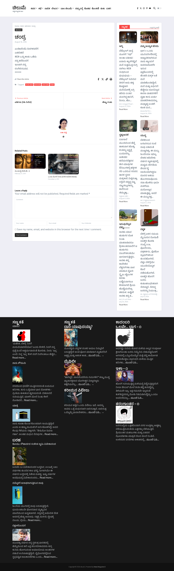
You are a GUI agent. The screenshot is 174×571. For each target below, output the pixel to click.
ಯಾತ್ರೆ (15, 405)
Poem (52, 84)
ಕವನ (33, 8)
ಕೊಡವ (87, 8)
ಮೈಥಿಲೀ (70, 361)
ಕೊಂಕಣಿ (95, 8)
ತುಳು (102, 8)
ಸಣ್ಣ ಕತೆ (18, 321)
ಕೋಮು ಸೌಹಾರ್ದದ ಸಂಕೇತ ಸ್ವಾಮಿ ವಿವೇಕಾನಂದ (34, 443)
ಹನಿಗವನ (28, 26)
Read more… (19, 357)
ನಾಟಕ (47, 8)
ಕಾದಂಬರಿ (123, 321)
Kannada (37, 84)
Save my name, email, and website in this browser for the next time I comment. (59, 229)
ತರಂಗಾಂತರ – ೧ (127, 403)
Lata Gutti (45, 84)
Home (17, 26)
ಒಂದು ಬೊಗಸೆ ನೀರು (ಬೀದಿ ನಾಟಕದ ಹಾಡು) (62, 177)
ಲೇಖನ (54, 8)
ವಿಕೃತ (142, 229)
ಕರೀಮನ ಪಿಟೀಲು (76, 390)
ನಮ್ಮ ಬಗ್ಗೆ (79, 8)
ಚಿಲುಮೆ (19, 7)
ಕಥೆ (39, 8)
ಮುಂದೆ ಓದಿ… (96, 355)
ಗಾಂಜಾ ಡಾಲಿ (29, 84)
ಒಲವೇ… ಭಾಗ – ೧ (128, 326)
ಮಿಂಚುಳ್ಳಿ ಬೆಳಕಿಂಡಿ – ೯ (22, 171)
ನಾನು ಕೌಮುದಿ (19, 362)
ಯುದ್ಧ (143, 135)
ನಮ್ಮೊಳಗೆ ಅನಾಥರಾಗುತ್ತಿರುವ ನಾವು (27, 482)
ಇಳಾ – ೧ (122, 368)
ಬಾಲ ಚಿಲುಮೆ (66, 8)
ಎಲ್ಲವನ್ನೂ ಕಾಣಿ (154, 27)
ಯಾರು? (16, 326)
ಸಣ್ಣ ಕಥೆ (124, 27)
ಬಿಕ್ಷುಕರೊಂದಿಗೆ (19, 525)
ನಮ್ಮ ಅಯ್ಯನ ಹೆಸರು (149, 45)
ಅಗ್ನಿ (121, 45)
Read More (123, 109)
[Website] (63, 137)
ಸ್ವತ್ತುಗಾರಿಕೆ (124, 134)
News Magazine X (99, 567)
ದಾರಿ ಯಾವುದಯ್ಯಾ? (78, 326)
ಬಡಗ (108, 8)
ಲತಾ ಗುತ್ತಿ (63, 132)
